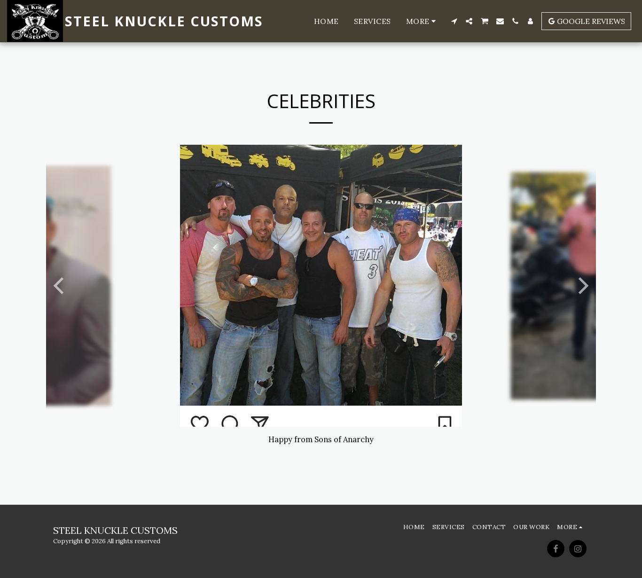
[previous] (60, 286)
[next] (582, 286)
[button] (454, 21)
